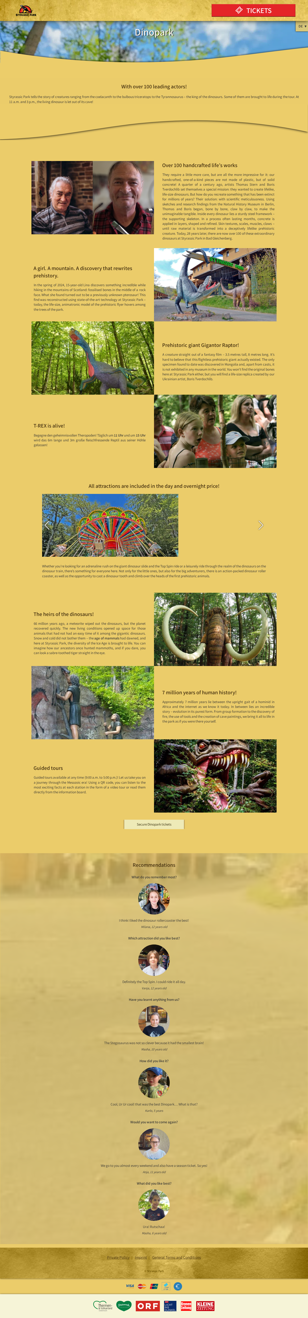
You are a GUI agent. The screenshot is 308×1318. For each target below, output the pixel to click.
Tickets (258, 10)
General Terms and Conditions (176, 1257)
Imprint (141, 1257)
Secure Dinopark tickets (154, 824)
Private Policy (118, 1257)
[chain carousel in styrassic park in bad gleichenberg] (110, 545)
